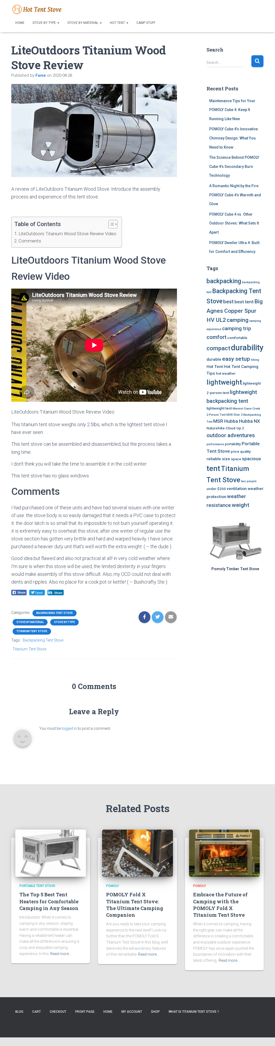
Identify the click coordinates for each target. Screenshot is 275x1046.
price (235, 452)
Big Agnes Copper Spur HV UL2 (235, 310)
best (228, 302)
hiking (255, 360)
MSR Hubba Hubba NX (236, 421)
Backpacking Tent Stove (54, 613)
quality (245, 452)
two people (248, 481)
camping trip (236, 328)
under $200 (216, 489)
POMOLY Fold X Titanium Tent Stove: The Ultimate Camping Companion (134, 904)
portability (233, 444)
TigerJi (258, 1025)
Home (19, 23)
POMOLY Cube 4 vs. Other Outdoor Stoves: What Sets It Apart (234, 223)
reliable (214, 458)
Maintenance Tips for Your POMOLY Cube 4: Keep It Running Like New (232, 110)
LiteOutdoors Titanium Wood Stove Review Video (67, 233)
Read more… (60, 954)
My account (131, 1012)
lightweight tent (219, 408)
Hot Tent (118, 23)
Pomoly (112, 886)
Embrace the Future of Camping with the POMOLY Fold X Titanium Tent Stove (220, 904)
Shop (155, 1012)
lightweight (224, 382)
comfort (216, 337)
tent (213, 468)
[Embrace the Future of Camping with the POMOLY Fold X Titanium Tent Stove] (224, 853)
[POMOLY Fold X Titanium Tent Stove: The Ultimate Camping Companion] (137, 853)
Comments (30, 241)
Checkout (58, 1012)
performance (215, 444)
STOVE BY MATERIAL (83, 23)
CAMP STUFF (145, 23)
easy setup (236, 358)
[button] (110, 225)
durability (247, 347)
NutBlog (245, 1025)
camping (237, 319)
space (236, 459)
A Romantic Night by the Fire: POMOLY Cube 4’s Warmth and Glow (235, 195)
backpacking (224, 281)
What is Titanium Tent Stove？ (194, 1012)
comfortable (237, 338)
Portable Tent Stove (37, 886)
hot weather (226, 373)
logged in (69, 728)
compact (218, 348)
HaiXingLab (227, 1025)
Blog (19, 1012)
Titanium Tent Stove (31, 631)
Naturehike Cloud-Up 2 (225, 428)
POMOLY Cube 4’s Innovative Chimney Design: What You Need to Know (233, 138)
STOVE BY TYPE (44, 23)
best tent (244, 301)
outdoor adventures (231, 435)
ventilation (237, 488)
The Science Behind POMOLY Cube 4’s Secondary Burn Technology (234, 166)
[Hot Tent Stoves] (38, 9)
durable (214, 359)
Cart (36, 1012)
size (226, 458)
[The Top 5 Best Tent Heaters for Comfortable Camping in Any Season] (50, 853)
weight (240, 505)
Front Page (85, 1012)
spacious (251, 458)
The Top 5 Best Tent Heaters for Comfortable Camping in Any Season (48, 901)
